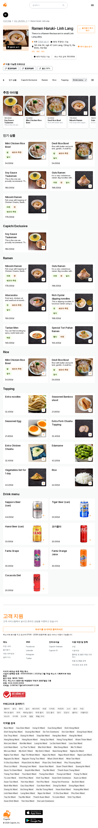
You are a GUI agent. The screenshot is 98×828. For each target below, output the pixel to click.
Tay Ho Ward (9, 797)
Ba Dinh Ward (78, 782)
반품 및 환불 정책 (79, 661)
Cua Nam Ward (43, 785)
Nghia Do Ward (77, 751)
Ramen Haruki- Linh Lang (39, 21)
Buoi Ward (8, 728)
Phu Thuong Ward (72, 762)
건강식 (66, 712)
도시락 (23, 716)
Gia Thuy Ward (10, 735)
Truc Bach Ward (29, 774)
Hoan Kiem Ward (63, 789)
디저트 (52, 709)
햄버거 (6, 709)
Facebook (30, 646)
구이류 (15, 716)
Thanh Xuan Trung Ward (68, 770)
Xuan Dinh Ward (11, 801)
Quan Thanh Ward (64, 766)
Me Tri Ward (76, 747)
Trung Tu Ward (80, 774)
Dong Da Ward (59, 785)
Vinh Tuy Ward (42, 778)
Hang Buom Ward (29, 739)
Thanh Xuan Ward (41, 797)
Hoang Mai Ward (81, 789)
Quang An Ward (83, 766)
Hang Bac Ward (59, 735)
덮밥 (31, 716)
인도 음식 (50, 712)
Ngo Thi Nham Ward (31, 755)
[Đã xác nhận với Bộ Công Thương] (49, 693)
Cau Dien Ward (22, 728)
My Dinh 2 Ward (43, 751)
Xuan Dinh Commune (61, 778)
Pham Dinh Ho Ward (30, 762)
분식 (14, 709)
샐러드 (75, 712)
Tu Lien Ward (10, 778)
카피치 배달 (7, 21)
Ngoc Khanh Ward (66, 755)
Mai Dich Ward (44, 747)
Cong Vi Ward (39, 728)
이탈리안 (84, 712)
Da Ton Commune (51, 732)
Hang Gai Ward (47, 739)
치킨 (82, 709)
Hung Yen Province (60, 782)
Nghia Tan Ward (11, 755)
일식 (42, 51)
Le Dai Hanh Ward (58, 743)
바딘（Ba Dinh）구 (20, 21)
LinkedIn (29, 650)
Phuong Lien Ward (28, 766)
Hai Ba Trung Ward (44, 789)
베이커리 (36, 709)
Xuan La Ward (80, 778)
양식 (59, 712)
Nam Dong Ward (60, 751)
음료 (38, 51)
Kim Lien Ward (10, 743)
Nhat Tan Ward (73, 759)
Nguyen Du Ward (11, 759)
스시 (68, 709)
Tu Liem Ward (58, 797)
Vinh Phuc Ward (26, 778)
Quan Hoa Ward (46, 766)
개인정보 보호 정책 (79, 665)
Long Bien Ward (28, 793)
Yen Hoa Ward (27, 782)
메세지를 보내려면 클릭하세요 (49, 629)
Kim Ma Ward (25, 743)
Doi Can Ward (68, 732)
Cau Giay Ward (27, 785)
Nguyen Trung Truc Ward (33, 759)
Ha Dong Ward (26, 789)
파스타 (6, 716)
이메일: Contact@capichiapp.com (21, 685)
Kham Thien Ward (83, 739)
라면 (33, 51)
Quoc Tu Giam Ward (13, 770)
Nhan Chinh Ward (55, 759)
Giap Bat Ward (43, 735)
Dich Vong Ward (72, 728)
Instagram (30, 654)
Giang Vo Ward (27, 735)
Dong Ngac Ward (76, 785)
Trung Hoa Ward (46, 774)
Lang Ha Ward (40, 743)
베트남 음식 (28, 712)
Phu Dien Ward (77, 793)
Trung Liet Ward (64, 774)
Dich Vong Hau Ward (13, 732)
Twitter (29, 658)
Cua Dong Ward (55, 728)
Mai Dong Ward (61, 747)
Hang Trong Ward (64, 739)
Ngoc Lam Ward (85, 755)
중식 (75, 709)
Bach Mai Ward (10, 785)
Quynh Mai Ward (32, 770)
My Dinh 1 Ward (26, 751)
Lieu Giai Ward (75, 743)
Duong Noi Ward (32, 732)
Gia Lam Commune (45, 801)
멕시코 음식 (9, 712)
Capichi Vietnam (56, 646)
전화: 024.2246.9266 (13, 683)
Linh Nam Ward (11, 747)
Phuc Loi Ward (10, 766)
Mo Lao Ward (10, 751)
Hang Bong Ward (11, 739)
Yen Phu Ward (42, 782)
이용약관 (75, 650)
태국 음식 (39, 712)
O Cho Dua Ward (11, 762)
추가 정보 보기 (86, 46)
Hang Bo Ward (75, 735)
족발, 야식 (40, 716)
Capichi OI (53, 650)
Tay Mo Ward (48, 770)
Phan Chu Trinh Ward (51, 762)
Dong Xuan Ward (84, 732)
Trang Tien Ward (11, 774)
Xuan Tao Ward (11, 782)
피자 (18, 712)
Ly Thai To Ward (28, 747)
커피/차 (61, 709)
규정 (74, 646)
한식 (21, 709)
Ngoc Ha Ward (49, 755)
